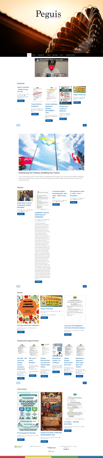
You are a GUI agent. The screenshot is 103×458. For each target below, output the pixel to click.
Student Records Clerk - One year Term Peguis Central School (45, 363)
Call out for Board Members (32, 360)
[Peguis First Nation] (51, 455)
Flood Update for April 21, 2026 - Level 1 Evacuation (77, 194)
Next (85, 125)
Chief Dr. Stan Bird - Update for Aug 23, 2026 (23, 89)
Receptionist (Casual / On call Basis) (56, 360)
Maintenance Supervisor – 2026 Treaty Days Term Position (80, 363)
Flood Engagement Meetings (26, 433)
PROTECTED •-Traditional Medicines (64, 109)
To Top (75, 446)
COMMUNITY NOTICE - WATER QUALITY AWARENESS (42, 215)
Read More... (21, 100)
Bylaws (69, 114)
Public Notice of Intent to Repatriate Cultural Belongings (24, 205)
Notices (41, 110)
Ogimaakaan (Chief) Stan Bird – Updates (23, 97)
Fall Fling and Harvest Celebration (28, 325)
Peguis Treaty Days (79, 94)
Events (83, 98)
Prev (18, 125)
